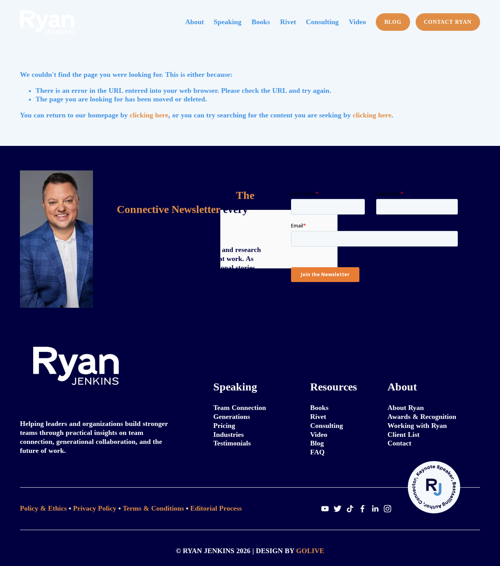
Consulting (322, 22)
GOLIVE (310, 551)
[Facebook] (362, 509)
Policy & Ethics (43, 508)
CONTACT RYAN (447, 22)
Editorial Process (216, 508)
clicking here (149, 115)
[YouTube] (325, 509)
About (194, 22)
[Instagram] (387, 509)
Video (357, 22)
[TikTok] (350, 509)
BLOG (393, 22)
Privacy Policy (94, 508)
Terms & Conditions (153, 508)
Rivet (288, 22)
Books (261, 22)
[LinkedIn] (375, 509)
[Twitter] (337, 509)
